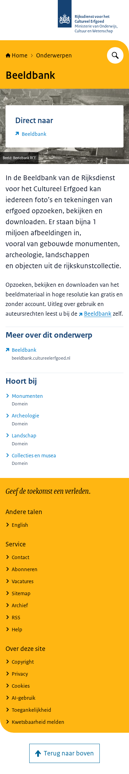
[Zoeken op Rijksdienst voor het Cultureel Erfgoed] (115, 55)
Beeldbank (97, 313)
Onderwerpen (54, 55)
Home (20, 55)
